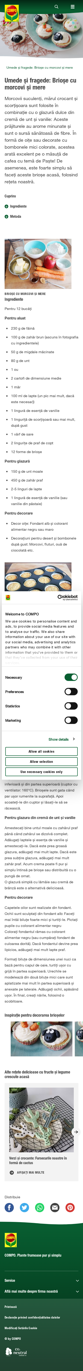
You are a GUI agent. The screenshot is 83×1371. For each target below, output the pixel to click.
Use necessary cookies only (41, 772)
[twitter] (24, 1207)
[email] (54, 1207)
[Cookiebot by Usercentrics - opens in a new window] (58, 598)
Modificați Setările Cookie (21, 1328)
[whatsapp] (39, 1207)
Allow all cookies (42, 752)
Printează (11, 1307)
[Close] (56, 7)
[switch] (71, 691)
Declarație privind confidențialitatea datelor (32, 1317)
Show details (59, 739)
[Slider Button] (76, 1132)
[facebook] (9, 1207)
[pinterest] (70, 1207)
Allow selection (41, 762)
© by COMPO (13, 1339)
